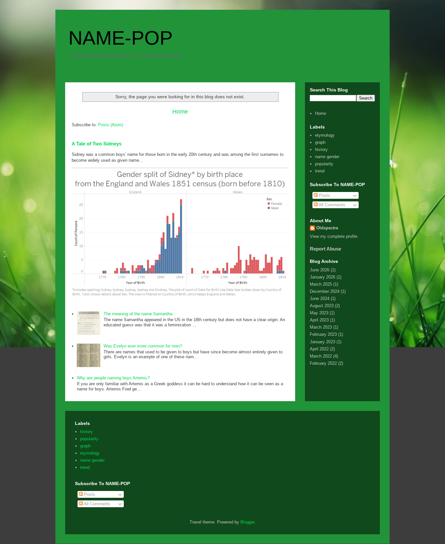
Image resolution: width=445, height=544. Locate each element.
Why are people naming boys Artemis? (113, 377)
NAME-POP (120, 38)
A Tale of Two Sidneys (97, 143)
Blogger (247, 522)
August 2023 (322, 305)
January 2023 (322, 341)
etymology (325, 135)
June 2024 (319, 298)
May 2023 (319, 312)
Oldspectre (327, 227)
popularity (324, 163)
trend (319, 171)
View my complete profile (333, 236)
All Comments (331, 204)
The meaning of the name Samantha (138, 313)
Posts (324, 195)
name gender (327, 156)
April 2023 (319, 320)
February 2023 (323, 334)
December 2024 (324, 291)
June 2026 (319, 269)
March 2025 (321, 284)
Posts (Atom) (110, 124)
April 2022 (319, 349)
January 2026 (322, 277)
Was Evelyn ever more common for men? (143, 346)
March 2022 (321, 356)
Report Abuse (325, 249)
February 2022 (323, 363)
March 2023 (321, 327)
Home (180, 111)
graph (320, 142)
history (321, 149)
